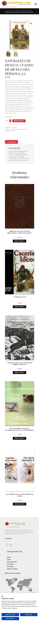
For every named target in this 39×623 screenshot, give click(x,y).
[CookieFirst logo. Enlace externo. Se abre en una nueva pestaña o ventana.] (2, 596)
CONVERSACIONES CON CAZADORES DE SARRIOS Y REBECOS (19, 363)
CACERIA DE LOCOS (19, 297)
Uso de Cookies (10, 564)
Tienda (12, 10)
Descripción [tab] (11, 142)
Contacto (9, 559)
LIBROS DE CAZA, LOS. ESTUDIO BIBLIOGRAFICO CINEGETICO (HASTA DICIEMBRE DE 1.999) (19, 232)
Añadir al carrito (19, 120)
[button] (31, 23)
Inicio (7, 10)
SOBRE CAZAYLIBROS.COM (14, 551)
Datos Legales (10, 566)
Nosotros (9, 557)
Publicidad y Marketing (12, 568)
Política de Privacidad (12, 561)
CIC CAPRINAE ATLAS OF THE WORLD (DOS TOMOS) (19, 495)
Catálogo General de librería (24, 10)
